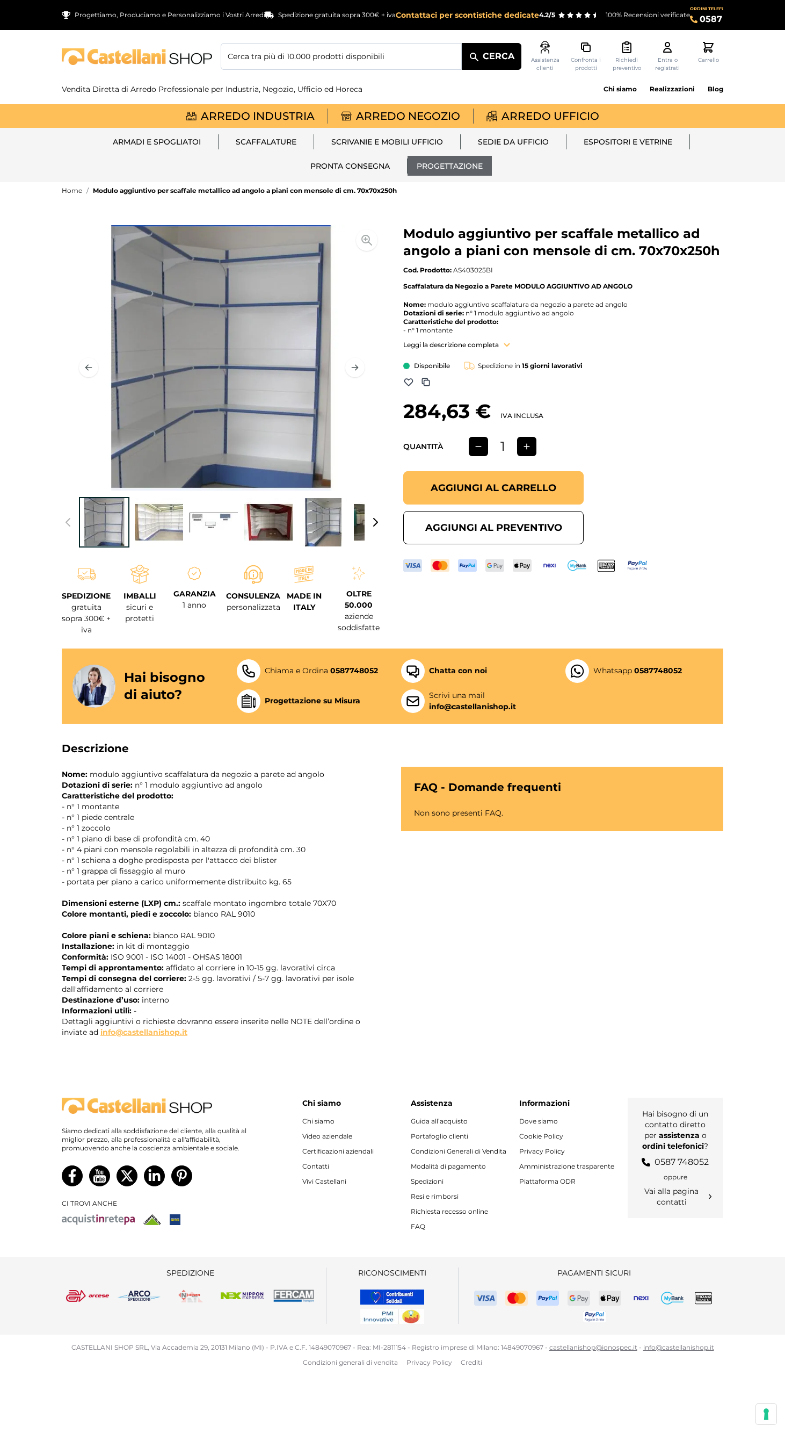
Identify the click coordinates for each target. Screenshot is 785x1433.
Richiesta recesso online (449, 1211)
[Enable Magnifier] (366, 240)
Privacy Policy (542, 1151)
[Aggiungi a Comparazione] (425, 382)
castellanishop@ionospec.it (593, 1347)
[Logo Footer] (156, 1106)
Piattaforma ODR (547, 1181)
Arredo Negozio (408, 116)
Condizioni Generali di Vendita (458, 1151)
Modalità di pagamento (448, 1166)
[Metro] (175, 1219)
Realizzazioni (672, 89)
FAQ (418, 1226)
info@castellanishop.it (143, 1032)
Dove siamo (538, 1121)
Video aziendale (327, 1136)
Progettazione (450, 166)
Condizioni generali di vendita (350, 1362)
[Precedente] (88, 367)
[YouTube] (99, 1175)
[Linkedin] (154, 1175)
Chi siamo (620, 89)
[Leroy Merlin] (152, 1219)
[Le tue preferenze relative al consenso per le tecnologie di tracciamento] (766, 1414)
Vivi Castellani (324, 1181)
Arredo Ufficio (550, 116)
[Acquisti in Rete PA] (98, 1219)
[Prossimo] (355, 367)
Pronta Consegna (350, 166)
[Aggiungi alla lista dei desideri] (408, 382)
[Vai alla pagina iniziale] (137, 56)
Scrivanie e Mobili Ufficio (387, 142)
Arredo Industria (258, 116)
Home (72, 190)
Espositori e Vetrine (628, 142)
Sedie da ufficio (513, 142)
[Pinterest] (181, 1175)
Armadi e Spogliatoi (157, 142)
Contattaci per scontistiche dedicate (467, 15)
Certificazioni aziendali (338, 1151)
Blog (715, 89)
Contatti (315, 1166)
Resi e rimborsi (435, 1196)
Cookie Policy (541, 1136)
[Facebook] (72, 1175)
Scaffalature (266, 142)
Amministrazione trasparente (566, 1166)
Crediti (471, 1362)
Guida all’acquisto (439, 1121)
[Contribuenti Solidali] (392, 1297)
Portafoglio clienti (439, 1136)
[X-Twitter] (127, 1175)
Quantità (423, 446)
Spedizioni (427, 1181)
